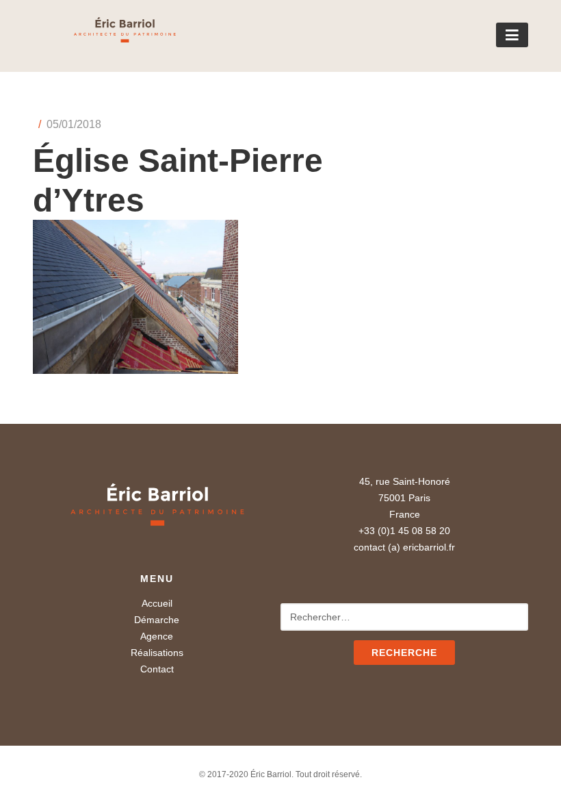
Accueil (157, 603)
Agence (156, 636)
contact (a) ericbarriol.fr (404, 547)
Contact (157, 669)
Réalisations (157, 652)
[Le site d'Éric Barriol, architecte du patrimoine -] (104, 37)
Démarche (156, 619)
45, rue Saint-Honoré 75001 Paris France (404, 498)
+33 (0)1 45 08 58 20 (404, 530)
